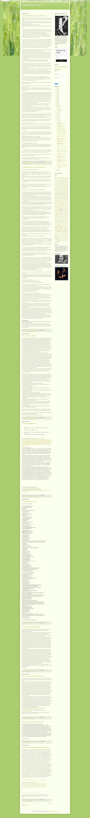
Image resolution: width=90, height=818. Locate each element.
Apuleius (62, 180)
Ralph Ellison (29, 671)
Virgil (58, 237)
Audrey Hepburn (61, 181)
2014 (57, 105)
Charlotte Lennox (57, 187)
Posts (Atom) (28, 805)
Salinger (56, 225)
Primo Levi (65, 221)
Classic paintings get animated (61, 149)
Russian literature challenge (63, 224)
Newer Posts (24, 803)
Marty (62, 211)
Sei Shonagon (61, 226)
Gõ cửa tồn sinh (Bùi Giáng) (61, 153)
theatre (65, 232)
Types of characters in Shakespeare (61, 66)
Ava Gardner (66, 181)
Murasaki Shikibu (59, 213)
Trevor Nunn (65, 235)
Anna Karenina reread (63, 179)
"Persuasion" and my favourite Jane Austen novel (62, 167)
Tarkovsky (60, 232)
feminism (30, 418)
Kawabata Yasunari (64, 206)
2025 (57, 89)
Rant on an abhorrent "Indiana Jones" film (32, 721)
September (58, 110)
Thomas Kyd (62, 233)
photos (64, 219)
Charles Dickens (63, 186)
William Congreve (65, 239)
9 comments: (34, 161)
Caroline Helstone (24, 777)
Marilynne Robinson (57, 211)
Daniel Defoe (58, 189)
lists (26, 623)
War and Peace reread (62, 238)
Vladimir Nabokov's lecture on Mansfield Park (61, 126)
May (57, 116)
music (65, 213)
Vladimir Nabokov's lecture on (34, 16)
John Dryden (61, 205)
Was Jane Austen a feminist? (29, 336)
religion (60, 223)
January (58, 122)
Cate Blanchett (64, 185)
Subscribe (61, 60)
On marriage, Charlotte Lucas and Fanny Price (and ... (62, 143)
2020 (57, 96)
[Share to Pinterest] (43, 161)
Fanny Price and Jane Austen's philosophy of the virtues (36, 747)
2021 (57, 95)
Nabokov (32, 331)
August (58, 112)
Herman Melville (57, 201)
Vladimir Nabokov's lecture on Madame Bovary (61, 124)
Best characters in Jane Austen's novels (61, 163)
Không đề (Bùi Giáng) (60, 154)
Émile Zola (65, 191)
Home (22, 10)
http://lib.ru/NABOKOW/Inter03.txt (27, 711)
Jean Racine (66, 204)
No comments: (34, 329)
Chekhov (62, 187)
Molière (67, 212)
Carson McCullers (57, 185)
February (58, 120)
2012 (57, 170)
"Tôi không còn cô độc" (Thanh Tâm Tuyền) (62, 152)
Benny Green (61, 182)
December (58, 106)
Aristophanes (66, 180)
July (57, 113)
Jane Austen (26, 331)
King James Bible (62, 207)
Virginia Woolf (63, 237)
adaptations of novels (65, 177)
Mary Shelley (66, 211)
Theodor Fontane (57, 233)
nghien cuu (56, 216)
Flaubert (65, 195)
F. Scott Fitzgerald (63, 192)
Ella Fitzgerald (61, 191)
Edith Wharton (63, 190)
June (57, 114)
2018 (57, 99)
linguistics (60, 208)
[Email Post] (37, 161)
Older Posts (50, 803)
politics (60, 221)
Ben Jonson (57, 182)
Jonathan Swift (58, 206)
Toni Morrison (33, 671)
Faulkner (60, 193)
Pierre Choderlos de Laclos (63, 220)
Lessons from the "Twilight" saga (62, 164)
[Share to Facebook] (42, 161)
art (56, 181)
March (58, 119)
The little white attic (32, 5)
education (56, 191)
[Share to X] (41, 161)
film (25, 623)
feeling (26, 496)
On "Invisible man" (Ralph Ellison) (31, 627)
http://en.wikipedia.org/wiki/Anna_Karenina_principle (31, 488)
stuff (35, 496)
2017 (57, 100)
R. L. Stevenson (62, 222)
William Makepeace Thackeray (60, 240)
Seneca (66, 226)
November (58, 107)
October (58, 109)
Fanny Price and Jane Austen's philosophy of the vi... (61, 139)
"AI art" (56, 177)
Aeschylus (58, 178)
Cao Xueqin (64, 184)
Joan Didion (57, 205)
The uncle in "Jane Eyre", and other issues (62, 148)
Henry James (64, 199)
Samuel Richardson (62, 225)
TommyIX (49, 811)
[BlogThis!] (40, 161)
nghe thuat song (63, 215)
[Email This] (39, 161)
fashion (56, 193)
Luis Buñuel (57, 210)
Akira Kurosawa (63, 178)
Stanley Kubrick (65, 230)
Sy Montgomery (62, 231)
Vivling (56, 238)
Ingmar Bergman (59, 203)
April (58, 117)
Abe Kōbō (59, 177)
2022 (57, 93)
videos (67, 236)
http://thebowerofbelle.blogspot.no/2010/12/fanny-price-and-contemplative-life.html (35, 780)
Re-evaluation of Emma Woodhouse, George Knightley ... (62, 161)
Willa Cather (60, 239)
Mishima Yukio (62, 212)
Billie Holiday (66, 182)
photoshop (56, 220)
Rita (58, 224)
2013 (57, 169)
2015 (57, 103)
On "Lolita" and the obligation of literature (33, 676)
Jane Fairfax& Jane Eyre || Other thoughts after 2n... (61, 157)
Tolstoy (37, 496)
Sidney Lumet (59, 229)
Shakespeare (57, 227)
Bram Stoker (64, 183)
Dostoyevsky (57, 190)
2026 (57, 88)
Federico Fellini (65, 193)
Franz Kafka (66, 196)
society (34, 496)
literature (29, 331)
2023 (57, 92)
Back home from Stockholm (61, 158)
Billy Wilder (58, 183)
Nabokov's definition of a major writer (61, 146)
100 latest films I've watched (29, 501)
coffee (60, 188)
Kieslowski (56, 207)
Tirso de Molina (61, 234)
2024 (57, 90)
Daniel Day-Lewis (65, 188)
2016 (57, 102)
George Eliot (58, 197)
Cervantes (56, 186)
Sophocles (59, 230)
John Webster (66, 205)
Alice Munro (57, 179)
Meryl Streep (57, 212)
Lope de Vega (65, 209)
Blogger (56, 811)
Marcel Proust (63, 210)
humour (67, 202)
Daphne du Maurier (63, 189)
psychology (30, 496)
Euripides (56, 192)
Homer (56, 202)
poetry (56, 221)
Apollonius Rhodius (57, 180)
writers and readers (36, 331)
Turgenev (56, 236)
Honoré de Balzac (61, 202)
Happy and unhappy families (29, 423)
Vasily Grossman (62, 236)
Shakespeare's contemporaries (63, 228)
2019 (57, 98)
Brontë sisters (26, 418)
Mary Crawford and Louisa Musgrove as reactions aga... (62, 141)
